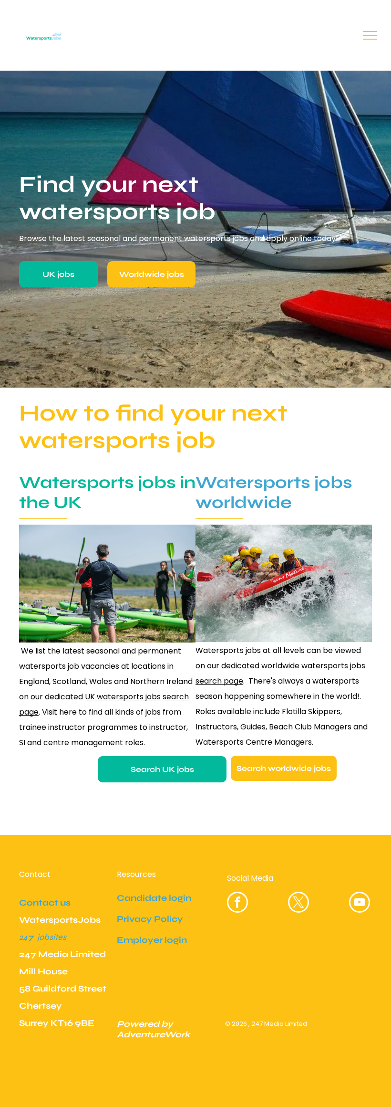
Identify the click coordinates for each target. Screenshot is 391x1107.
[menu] (370, 35)
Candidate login (154, 898)
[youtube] (359, 903)
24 (23, 937)
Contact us (45, 902)
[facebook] (237, 903)
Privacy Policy (150, 919)
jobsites (51, 937)
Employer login (152, 940)
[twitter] (298, 903)
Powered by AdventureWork (153, 1029)
